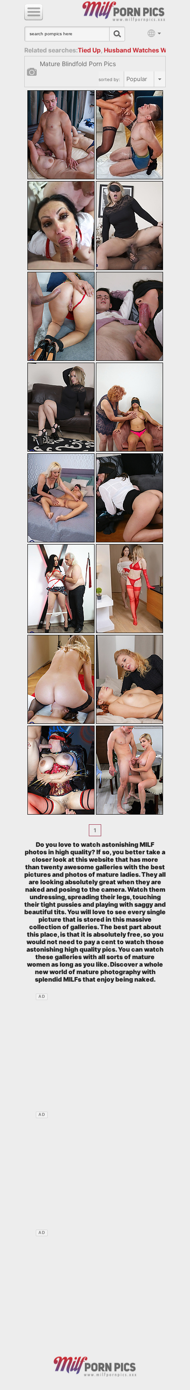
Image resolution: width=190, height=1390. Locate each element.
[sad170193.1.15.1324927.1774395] (129, 770)
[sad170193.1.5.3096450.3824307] (129, 316)
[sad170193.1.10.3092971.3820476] (61, 588)
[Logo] (95, 1366)
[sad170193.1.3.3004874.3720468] (129, 225)
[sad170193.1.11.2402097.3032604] (129, 588)
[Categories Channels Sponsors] (33, 12)
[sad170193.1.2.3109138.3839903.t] (61, 225)
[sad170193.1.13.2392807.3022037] (129, 679)
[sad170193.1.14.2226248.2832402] (61, 770)
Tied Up (89, 50)
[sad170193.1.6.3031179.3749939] (61, 407)
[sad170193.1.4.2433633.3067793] (61, 316)
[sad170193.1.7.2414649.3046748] (129, 407)
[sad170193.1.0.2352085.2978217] (61, 134)
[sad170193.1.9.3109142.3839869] (129, 497)
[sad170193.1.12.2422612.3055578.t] (61, 679)
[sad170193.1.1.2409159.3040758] (129, 134)
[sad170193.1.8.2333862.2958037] (61, 497)
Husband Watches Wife (139, 50)
